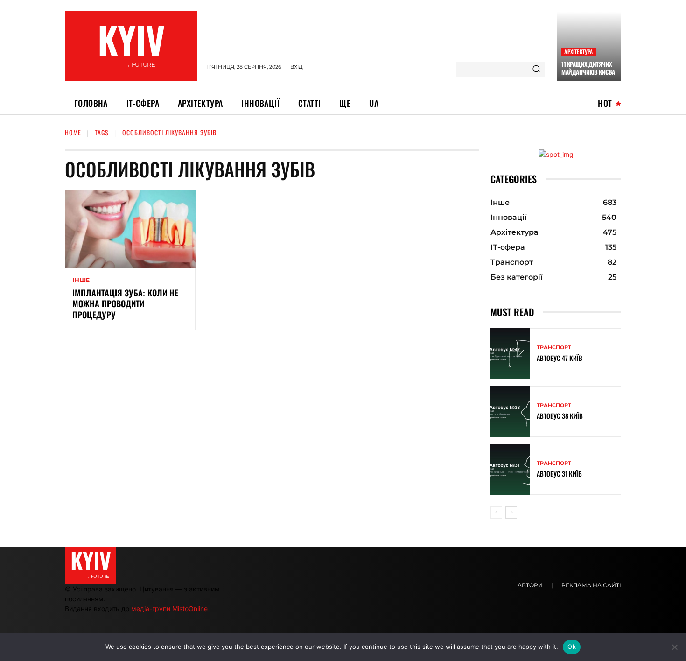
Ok (571, 646)
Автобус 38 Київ (560, 416)
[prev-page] (496, 512)
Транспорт (554, 347)
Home (73, 132)
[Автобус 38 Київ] (510, 411)
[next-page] (511, 512)
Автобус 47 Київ (559, 358)
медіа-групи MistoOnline (169, 608)
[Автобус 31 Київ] (510, 469)
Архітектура (578, 52)
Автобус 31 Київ (559, 473)
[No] (674, 647)
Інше (81, 280)
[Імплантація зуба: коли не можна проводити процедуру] (130, 229)
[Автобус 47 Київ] (510, 353)
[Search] (536, 69)
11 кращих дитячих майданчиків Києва (588, 68)
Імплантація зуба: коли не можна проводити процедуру (125, 304)
